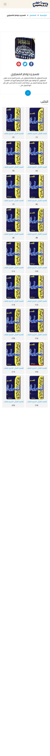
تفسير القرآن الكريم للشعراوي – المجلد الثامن (29, 234)
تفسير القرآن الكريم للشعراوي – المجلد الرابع (30, 167)
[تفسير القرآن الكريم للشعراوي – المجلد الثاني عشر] (36, 287)
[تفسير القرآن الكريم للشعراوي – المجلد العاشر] (36, 253)
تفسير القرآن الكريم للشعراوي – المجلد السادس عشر (27, 368)
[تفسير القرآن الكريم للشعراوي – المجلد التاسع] (13, 220)
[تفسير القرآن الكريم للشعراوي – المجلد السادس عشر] (36, 354)
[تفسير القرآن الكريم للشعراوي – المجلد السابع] (13, 186)
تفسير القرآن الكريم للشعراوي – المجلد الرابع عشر (28, 334)
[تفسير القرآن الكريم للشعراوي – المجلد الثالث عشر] (13, 287)
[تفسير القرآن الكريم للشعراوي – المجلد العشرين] (13, 387)
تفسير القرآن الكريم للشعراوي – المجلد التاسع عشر (27, 401)
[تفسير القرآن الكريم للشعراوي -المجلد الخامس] (13, 153)
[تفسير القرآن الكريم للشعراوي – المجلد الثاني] (13, 119)
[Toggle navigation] (5, 4)
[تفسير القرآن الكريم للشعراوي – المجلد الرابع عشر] (36, 320)
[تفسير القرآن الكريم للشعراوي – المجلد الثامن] (36, 220)
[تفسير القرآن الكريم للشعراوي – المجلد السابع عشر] (13, 354)
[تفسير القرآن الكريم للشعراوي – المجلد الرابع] (36, 153)
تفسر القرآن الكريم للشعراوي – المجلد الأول (30, 133)
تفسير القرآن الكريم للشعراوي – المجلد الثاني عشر (28, 301)
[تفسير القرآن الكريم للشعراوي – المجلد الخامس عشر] (13, 320)
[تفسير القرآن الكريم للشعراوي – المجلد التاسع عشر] (36, 387)
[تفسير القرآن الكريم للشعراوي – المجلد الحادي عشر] (13, 253)
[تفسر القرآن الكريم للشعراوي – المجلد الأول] (36, 119)
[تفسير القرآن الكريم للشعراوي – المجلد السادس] (36, 186)
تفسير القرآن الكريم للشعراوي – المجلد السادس (28, 200)
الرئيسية (43, 15)
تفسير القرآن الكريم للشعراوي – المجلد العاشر (29, 267)
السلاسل (32, 15)
